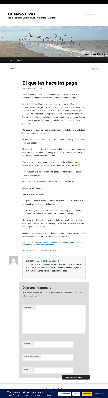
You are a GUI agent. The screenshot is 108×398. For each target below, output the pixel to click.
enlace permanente (47, 244)
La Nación (61, 120)
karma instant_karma (71, 242)
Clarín (29, 123)
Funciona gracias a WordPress (54, 389)
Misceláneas (49, 242)
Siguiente (95, 69)
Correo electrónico (32, 357)
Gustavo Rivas (21, 14)
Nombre (28, 343)
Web (26, 369)
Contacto (20, 60)
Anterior (12, 69)
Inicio (11, 60)
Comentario (29, 307)
